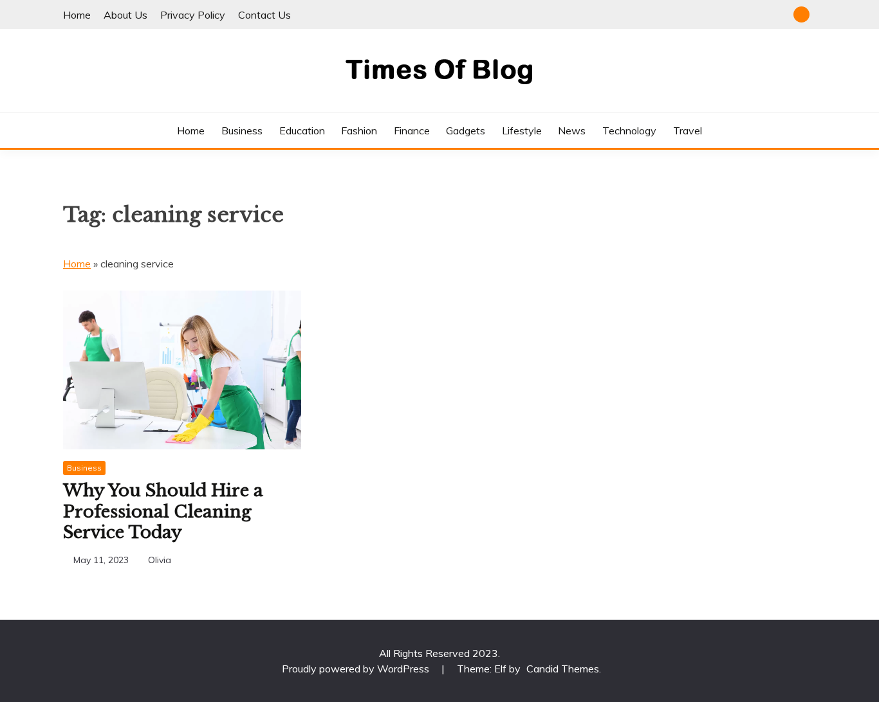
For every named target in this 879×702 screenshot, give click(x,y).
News (572, 130)
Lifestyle (522, 130)
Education (302, 130)
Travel (687, 130)
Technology (629, 130)
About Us (125, 14)
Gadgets (465, 130)
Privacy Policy (192, 14)
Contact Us (264, 14)
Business (242, 130)
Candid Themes (562, 668)
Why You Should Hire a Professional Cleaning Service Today (163, 511)
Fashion (359, 130)
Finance (412, 130)
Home (77, 14)
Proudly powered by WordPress (357, 668)
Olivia (159, 560)
